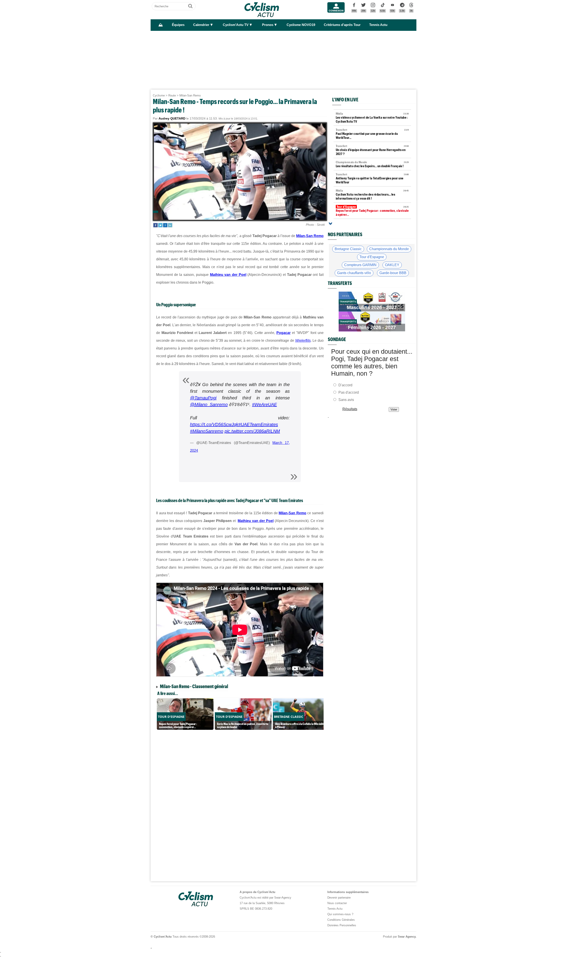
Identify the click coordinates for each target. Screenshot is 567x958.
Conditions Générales (341, 919)
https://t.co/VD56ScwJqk (214, 424)
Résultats (349, 409)
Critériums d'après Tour (342, 25)
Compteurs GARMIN (360, 265)
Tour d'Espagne (371, 257)
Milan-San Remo (190, 95)
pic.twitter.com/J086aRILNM (252, 431)
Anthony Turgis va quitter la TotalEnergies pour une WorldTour (372, 178)
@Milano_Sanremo (209, 404)
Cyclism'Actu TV (236, 25)
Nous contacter (337, 903)
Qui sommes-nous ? (340, 914)
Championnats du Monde (389, 249)
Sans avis (346, 400)
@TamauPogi (203, 397)
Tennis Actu (378, 25)
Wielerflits (303, 340)
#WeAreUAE (264, 404)
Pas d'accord (348, 392)
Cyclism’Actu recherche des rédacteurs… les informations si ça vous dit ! (372, 194)
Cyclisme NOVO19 (301, 25)
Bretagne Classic (348, 249)
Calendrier (201, 25)
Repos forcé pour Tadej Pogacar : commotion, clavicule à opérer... (372, 210)
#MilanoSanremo (206, 431)
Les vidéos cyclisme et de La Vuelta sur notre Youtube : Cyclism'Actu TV (372, 117)
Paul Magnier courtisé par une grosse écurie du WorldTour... (372, 133)
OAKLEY (392, 265)
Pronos (267, 25)
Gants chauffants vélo (354, 273)
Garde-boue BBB (392, 273)
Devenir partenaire (339, 897)
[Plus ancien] (330, 223)
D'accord (345, 385)
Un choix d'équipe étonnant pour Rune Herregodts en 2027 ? (372, 150)
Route (172, 95)
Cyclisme (159, 95)
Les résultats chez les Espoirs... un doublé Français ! (372, 164)
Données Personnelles (341, 925)
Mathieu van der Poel (228, 275)
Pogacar (283, 333)
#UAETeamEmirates (258, 424)
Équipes (178, 25)
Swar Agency (407, 936)
